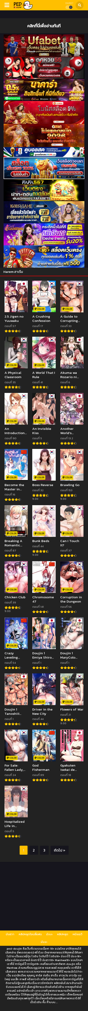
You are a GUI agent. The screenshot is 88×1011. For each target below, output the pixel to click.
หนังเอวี (77, 934)
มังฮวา (10, 934)
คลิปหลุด (62, 934)
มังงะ (49, 934)
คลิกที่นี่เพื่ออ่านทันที (44, 25)
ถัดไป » (59, 850)
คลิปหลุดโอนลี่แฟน (30, 934)
